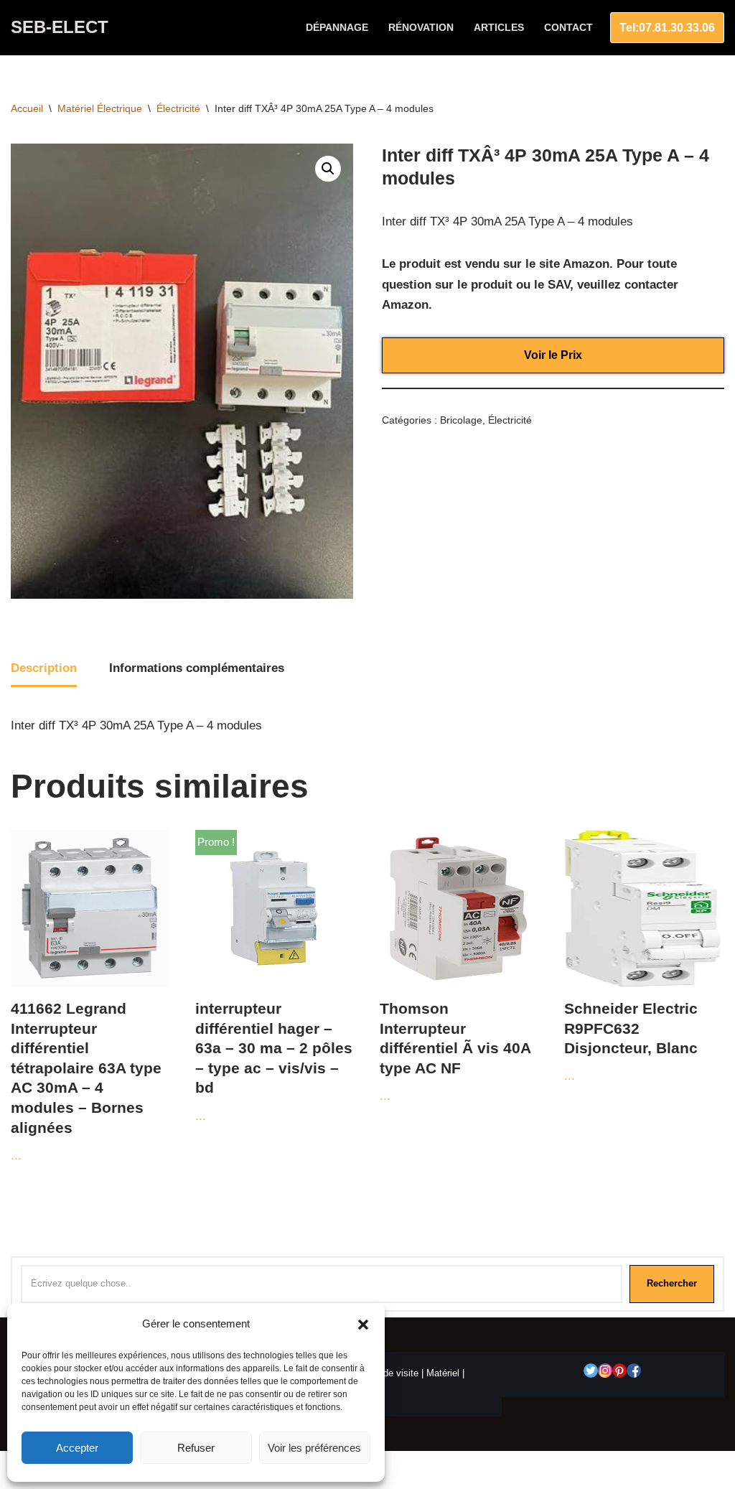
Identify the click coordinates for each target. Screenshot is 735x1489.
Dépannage (337, 27)
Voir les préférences (314, 1448)
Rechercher (672, 1283)
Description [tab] (44, 668)
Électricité (178, 108)
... (86, 1081)
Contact (568, 27)
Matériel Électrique (99, 108)
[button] (363, 1324)
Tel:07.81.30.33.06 (667, 28)
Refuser (196, 1448)
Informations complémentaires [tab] (196, 668)
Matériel (442, 1373)
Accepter (77, 1448)
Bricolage (461, 420)
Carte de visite (388, 1373)
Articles (499, 27)
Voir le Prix (553, 355)
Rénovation (421, 27)
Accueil (27, 108)
